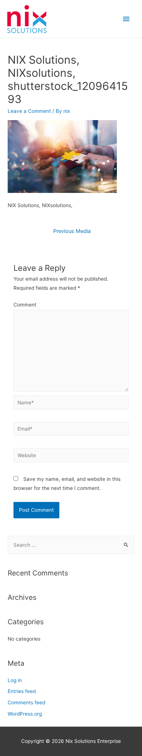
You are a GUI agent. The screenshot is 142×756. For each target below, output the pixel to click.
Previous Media (72, 231)
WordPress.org (25, 714)
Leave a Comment (29, 111)
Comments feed (26, 702)
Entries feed (22, 691)
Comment (24, 305)
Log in (15, 680)
